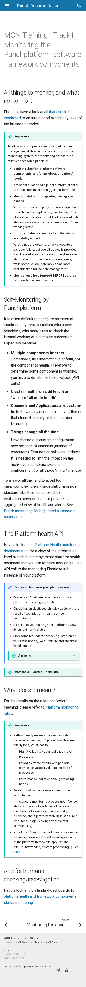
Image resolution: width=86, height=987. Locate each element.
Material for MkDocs (45, 942)
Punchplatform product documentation (28, 966)
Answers (24, 655)
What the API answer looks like (36, 672)
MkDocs (22, 942)
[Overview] (11, 922)
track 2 (17, 852)
